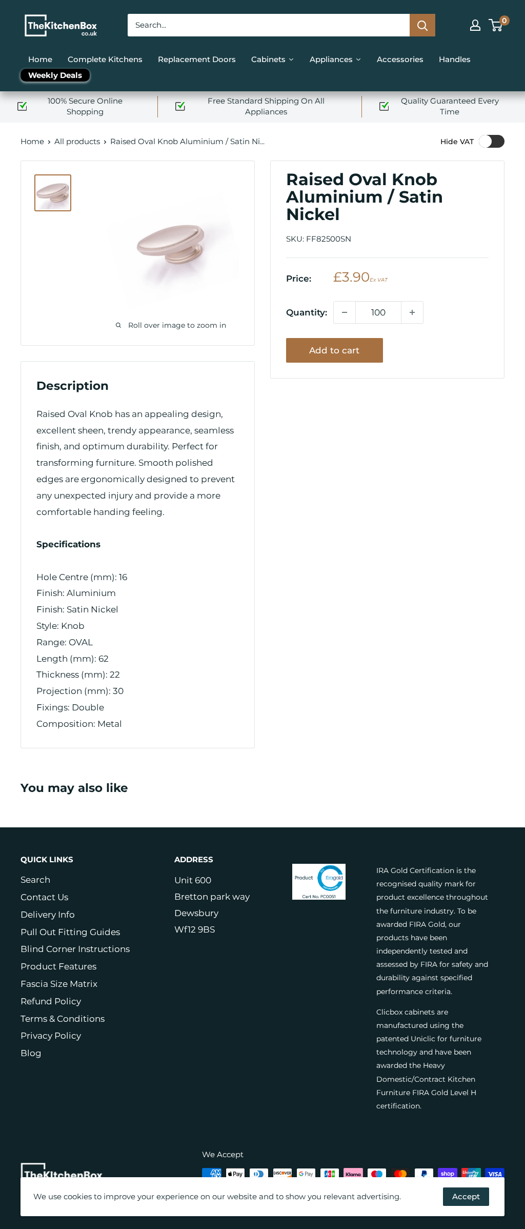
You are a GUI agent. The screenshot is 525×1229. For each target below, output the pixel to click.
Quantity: (306, 312)
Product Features (58, 966)
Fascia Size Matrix (59, 984)
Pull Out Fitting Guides (70, 932)
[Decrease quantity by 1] (344, 312)
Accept (466, 1196)
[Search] (422, 25)
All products (77, 141)
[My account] (475, 25)
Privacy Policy (51, 1035)
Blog (31, 1053)
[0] (496, 25)
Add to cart (334, 350)
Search (35, 880)
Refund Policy (51, 1001)
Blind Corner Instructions (75, 949)
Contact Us (44, 897)
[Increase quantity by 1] (412, 312)
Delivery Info (48, 914)
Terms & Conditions (63, 1019)
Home (32, 141)
